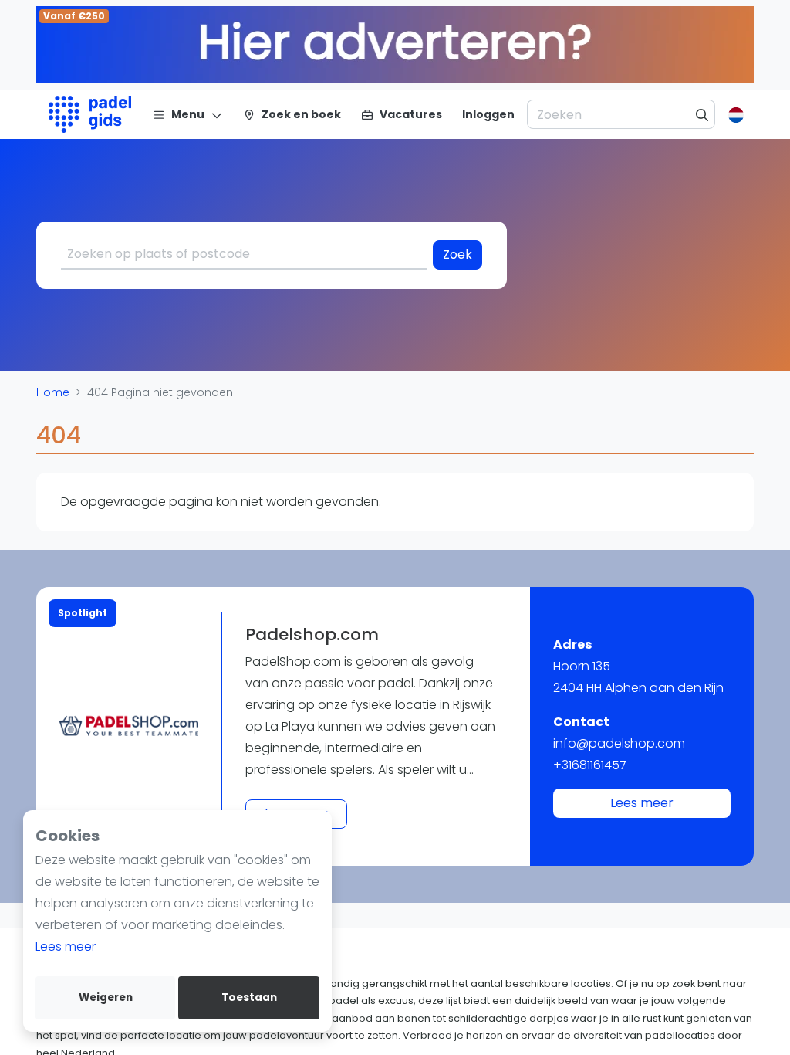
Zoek (457, 254)
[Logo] (89, 114)
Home (52, 392)
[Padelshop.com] (128, 725)
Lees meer (65, 946)
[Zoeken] (702, 114)
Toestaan (249, 997)
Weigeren (106, 997)
